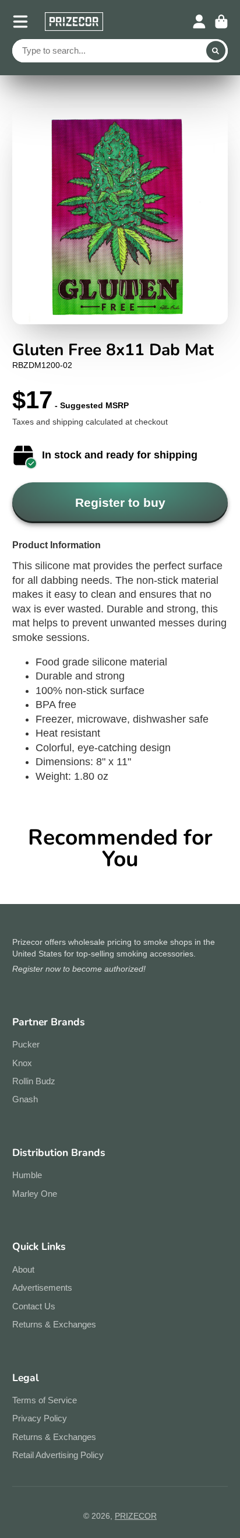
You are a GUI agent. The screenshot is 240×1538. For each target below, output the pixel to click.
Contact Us (33, 1306)
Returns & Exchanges (54, 1324)
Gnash (25, 1099)
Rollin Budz (33, 1081)
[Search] (216, 51)
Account (199, 22)
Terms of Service (44, 1400)
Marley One (34, 1194)
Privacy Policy (39, 1418)
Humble (27, 1175)
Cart (221, 22)
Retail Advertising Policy (58, 1455)
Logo (74, 21)
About (23, 1269)
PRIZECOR (136, 1516)
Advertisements (42, 1287)
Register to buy (120, 502)
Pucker (26, 1044)
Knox (22, 1063)
